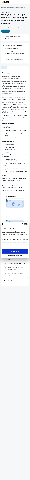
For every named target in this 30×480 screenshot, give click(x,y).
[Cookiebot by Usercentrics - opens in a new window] (22, 224)
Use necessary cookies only (15, 255)
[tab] (4, 67)
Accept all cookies (15, 251)
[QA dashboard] (5, 2)
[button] (27, 2)
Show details (22, 247)
